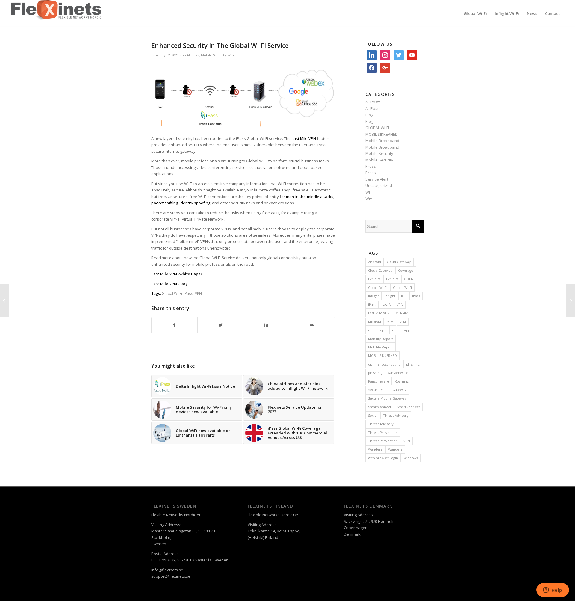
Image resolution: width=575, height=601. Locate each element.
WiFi (231, 55)
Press (370, 166)
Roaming (402, 381)
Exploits (374, 279)
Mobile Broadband (382, 140)
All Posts (193, 55)
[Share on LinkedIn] (266, 325)
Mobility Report (380, 338)
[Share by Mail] (312, 325)
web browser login (383, 458)
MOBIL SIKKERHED (381, 134)
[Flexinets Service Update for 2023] (4, 300)
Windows (411, 458)
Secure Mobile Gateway (387, 389)
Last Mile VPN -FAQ (169, 283)
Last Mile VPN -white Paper (176, 274)
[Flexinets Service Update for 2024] (570, 300)
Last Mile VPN (392, 304)
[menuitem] (475, 13)
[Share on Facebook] (174, 325)
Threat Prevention (383, 432)
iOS (403, 296)
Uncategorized (378, 185)
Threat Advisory (395, 415)
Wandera (375, 449)
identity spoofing (195, 203)
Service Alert (376, 179)
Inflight (373, 296)
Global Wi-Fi (172, 293)
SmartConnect (379, 406)
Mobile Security (213, 55)
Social (372, 415)
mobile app (377, 330)
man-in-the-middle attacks (309, 196)
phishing (413, 364)
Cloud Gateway (399, 261)
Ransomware (397, 372)
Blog (369, 114)
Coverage (405, 270)
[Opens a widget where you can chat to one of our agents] (552, 590)
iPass (188, 293)
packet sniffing (164, 203)
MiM (390, 321)
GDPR (408, 279)
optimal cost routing (384, 364)
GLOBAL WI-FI (377, 127)
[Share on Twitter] (220, 325)
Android (374, 261)
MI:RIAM (401, 313)
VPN (198, 293)
